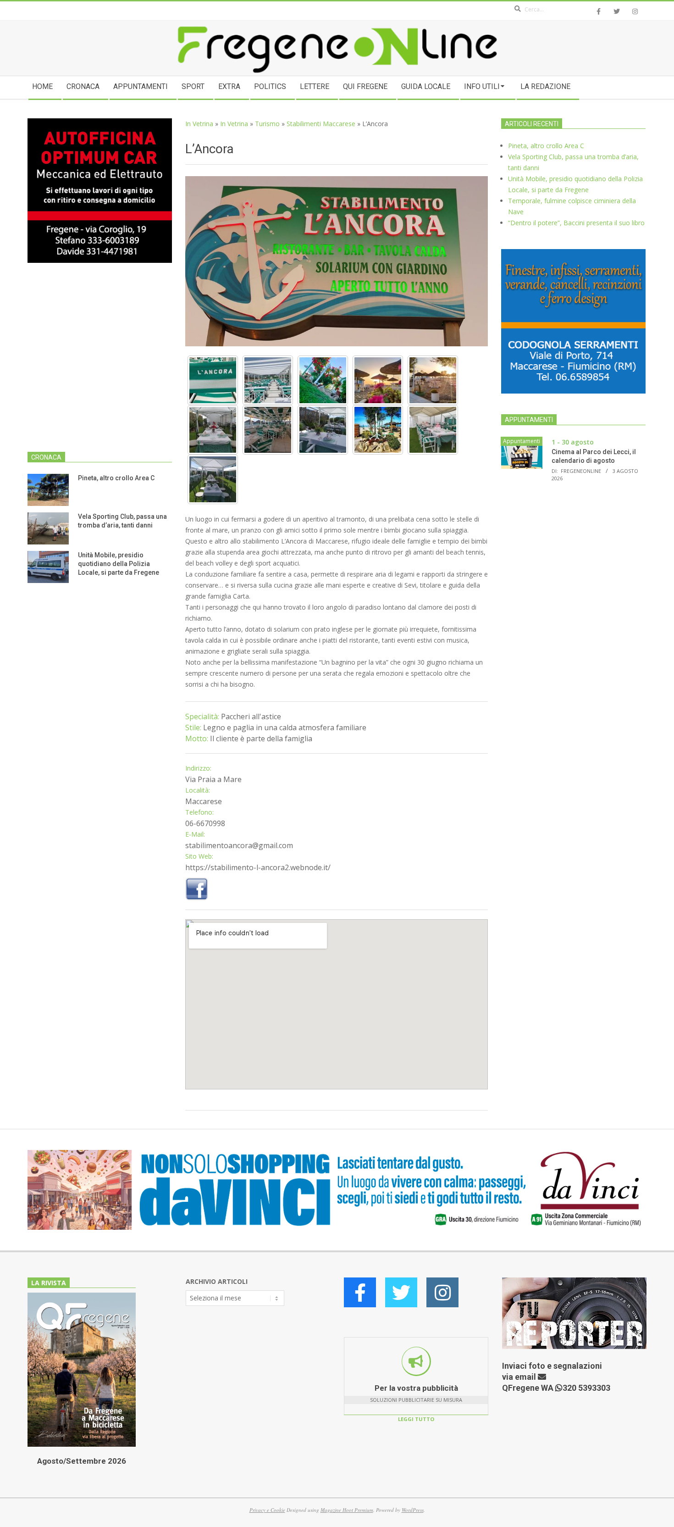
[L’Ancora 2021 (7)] (267, 430)
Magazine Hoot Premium (346, 1509)
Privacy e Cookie (267, 1509)
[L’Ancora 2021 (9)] (377, 430)
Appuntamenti (521, 441)
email (526, 1377)
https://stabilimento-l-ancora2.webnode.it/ (258, 867)
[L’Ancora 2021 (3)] (322, 380)
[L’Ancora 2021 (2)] (267, 380)
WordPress (413, 1509)
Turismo (267, 123)
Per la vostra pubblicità (416, 1388)
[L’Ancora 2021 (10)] (432, 430)
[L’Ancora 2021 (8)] (322, 430)
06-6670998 (205, 823)
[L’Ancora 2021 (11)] (212, 479)
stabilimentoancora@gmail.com (239, 845)
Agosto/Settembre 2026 (81, 1461)
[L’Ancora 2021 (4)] (377, 380)
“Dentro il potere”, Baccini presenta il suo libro (576, 222)
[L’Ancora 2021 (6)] (212, 430)
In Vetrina (199, 123)
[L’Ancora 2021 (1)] (212, 380)
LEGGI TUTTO (416, 1419)
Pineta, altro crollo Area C (116, 478)
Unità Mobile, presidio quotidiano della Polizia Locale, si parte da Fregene (118, 563)
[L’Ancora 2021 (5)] (432, 380)
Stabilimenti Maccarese (321, 123)
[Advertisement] (100, 362)
